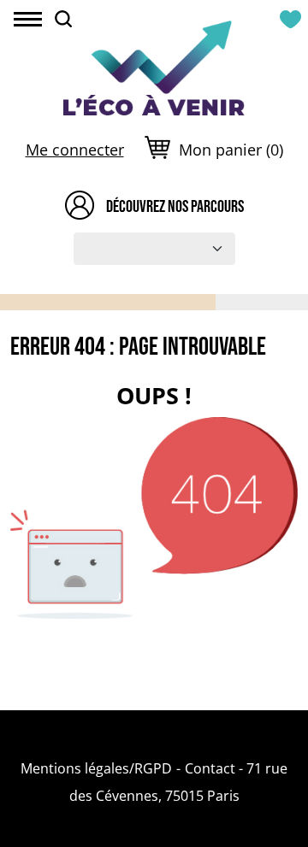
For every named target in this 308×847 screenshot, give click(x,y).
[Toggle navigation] (28, 21)
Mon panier (231, 149)
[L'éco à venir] (153, 66)
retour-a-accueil (154, 678)
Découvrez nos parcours (175, 206)
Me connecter (75, 149)
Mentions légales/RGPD (96, 768)
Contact (210, 768)
